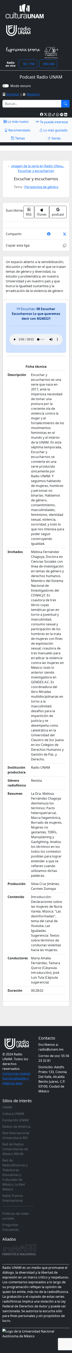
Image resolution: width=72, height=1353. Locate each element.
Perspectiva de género (41, 187)
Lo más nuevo (18, 121)
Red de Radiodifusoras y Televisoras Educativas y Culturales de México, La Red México (15, 1174)
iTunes (42, 214)
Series (56, 138)
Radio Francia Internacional (12, 1198)
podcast (58, 214)
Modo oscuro (21, 86)
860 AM (48, 64)
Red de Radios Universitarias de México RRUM (15, 1149)
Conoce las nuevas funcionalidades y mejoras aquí (16, 1078)
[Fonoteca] (19, 1249)
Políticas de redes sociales (15, 1216)
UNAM (7, 1107)
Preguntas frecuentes (10, 1227)
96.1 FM (28, 64)
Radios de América (16, 1126)
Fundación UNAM (15, 1120)
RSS (29, 214)
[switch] (5, 85)
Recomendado (19, 130)
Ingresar (12, 94)
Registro (33, 94)
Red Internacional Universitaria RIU (15, 1135)
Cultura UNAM (13, 1113)
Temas (19, 138)
